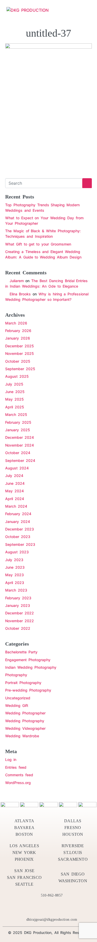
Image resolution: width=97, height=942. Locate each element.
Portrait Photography (23, 682)
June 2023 (15, 567)
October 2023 (17, 536)
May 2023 (14, 575)
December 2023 (19, 529)
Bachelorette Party (21, 652)
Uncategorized (17, 698)
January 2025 (17, 430)
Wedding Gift (16, 705)
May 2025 (14, 399)
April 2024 (14, 498)
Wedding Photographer (25, 713)
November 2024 (19, 445)
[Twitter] (30, 907)
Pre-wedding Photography (28, 690)
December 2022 (19, 613)
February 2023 (18, 598)
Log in (10, 759)
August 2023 (17, 552)
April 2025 (14, 407)
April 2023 (14, 582)
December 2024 (19, 437)
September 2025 (20, 369)
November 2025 (19, 353)
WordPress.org (18, 782)
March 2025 (16, 414)
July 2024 (14, 475)
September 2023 (20, 544)
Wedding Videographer (25, 728)
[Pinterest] (48, 907)
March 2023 (16, 590)
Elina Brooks (20, 294)
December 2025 (19, 346)
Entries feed (15, 767)
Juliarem (17, 280)
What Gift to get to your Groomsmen (38, 244)
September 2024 (20, 460)
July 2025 (14, 384)
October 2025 (17, 361)
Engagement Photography (27, 660)
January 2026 (17, 338)
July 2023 (14, 560)
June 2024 (15, 483)
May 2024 (14, 491)
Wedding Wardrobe (22, 736)
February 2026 (18, 330)
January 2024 (17, 521)
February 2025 (18, 422)
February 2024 (18, 514)
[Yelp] (39, 907)
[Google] (76, 907)
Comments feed (19, 775)
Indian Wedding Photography (30, 667)
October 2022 (17, 628)
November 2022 (19, 621)
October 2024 (17, 452)
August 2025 (17, 376)
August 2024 (17, 468)
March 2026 (16, 323)
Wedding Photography (24, 721)
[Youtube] (58, 907)
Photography (16, 675)
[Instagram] (67, 907)
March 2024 (16, 506)
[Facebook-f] (21, 907)
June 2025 (15, 391)
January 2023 (17, 605)
